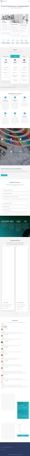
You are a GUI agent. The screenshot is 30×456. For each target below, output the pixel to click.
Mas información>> (5, 308)
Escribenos (4, 175)
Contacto (11, 447)
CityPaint (2, 447)
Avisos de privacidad (7, 447)
